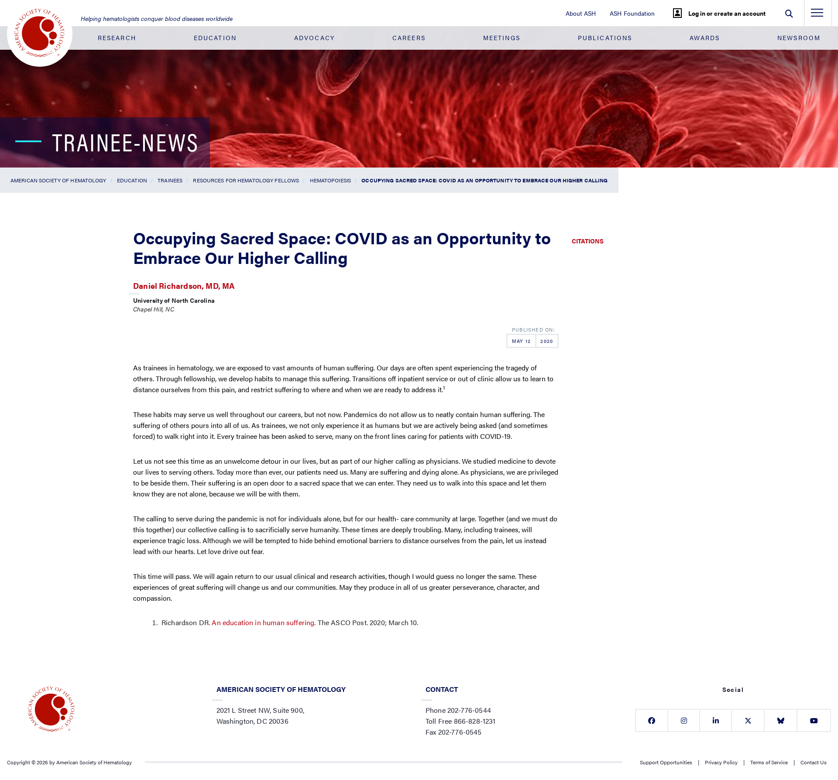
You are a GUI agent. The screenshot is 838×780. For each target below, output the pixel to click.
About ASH (581, 13)
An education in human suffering (263, 622)
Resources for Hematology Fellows (246, 180)
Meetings (501, 37)
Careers (409, 37)
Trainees (170, 180)
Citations (588, 240)
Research (117, 37)
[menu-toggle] (817, 15)
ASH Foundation (632, 13)
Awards (705, 37)
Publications (605, 37)
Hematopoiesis (330, 180)
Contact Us (813, 762)
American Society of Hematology (58, 180)
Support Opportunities (666, 762)
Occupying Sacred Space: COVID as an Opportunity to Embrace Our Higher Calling (484, 180)
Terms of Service (769, 762)
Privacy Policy (721, 762)
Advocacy (314, 37)
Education (215, 37)
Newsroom (799, 37)
